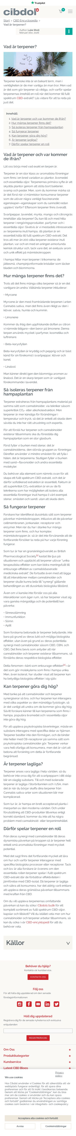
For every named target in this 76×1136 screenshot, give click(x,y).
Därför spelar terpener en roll (30, 144)
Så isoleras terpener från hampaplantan (37, 127)
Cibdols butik (46, 905)
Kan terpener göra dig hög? (29, 135)
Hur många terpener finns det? (31, 123)
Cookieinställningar (55, 1126)
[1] (37, 555)
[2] (64, 665)
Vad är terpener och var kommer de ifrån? (38, 118)
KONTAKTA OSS (38, 977)
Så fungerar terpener (25, 131)
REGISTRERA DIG (38, 1038)
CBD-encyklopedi (37, 922)
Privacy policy (59, 1073)
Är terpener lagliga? (24, 140)
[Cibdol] (21, 10)
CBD (20, 98)
